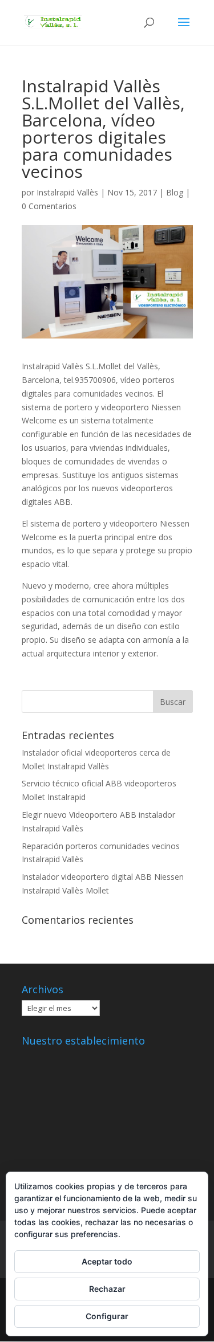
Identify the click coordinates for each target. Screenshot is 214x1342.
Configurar (107, 1316)
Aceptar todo (107, 1261)
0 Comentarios (49, 206)
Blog (174, 192)
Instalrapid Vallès (67, 192)
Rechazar (107, 1289)
